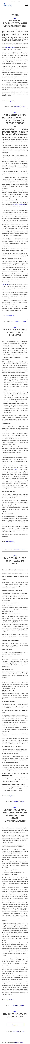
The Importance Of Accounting (15, 1015)
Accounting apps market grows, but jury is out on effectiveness (15, 119)
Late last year (5, 284)
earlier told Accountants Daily (19, 204)
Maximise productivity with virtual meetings (15, 23)
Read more (15, 1025)
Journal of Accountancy (9, 47)
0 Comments (17, 106)
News (15, 18)
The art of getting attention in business (15, 332)
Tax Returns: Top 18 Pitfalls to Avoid (15, 561)
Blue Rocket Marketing (19, 1042)
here (16, 469)
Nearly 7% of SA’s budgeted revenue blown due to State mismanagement (15, 815)
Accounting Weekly (10, 101)
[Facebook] (27, 1042)
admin (23, 106)
